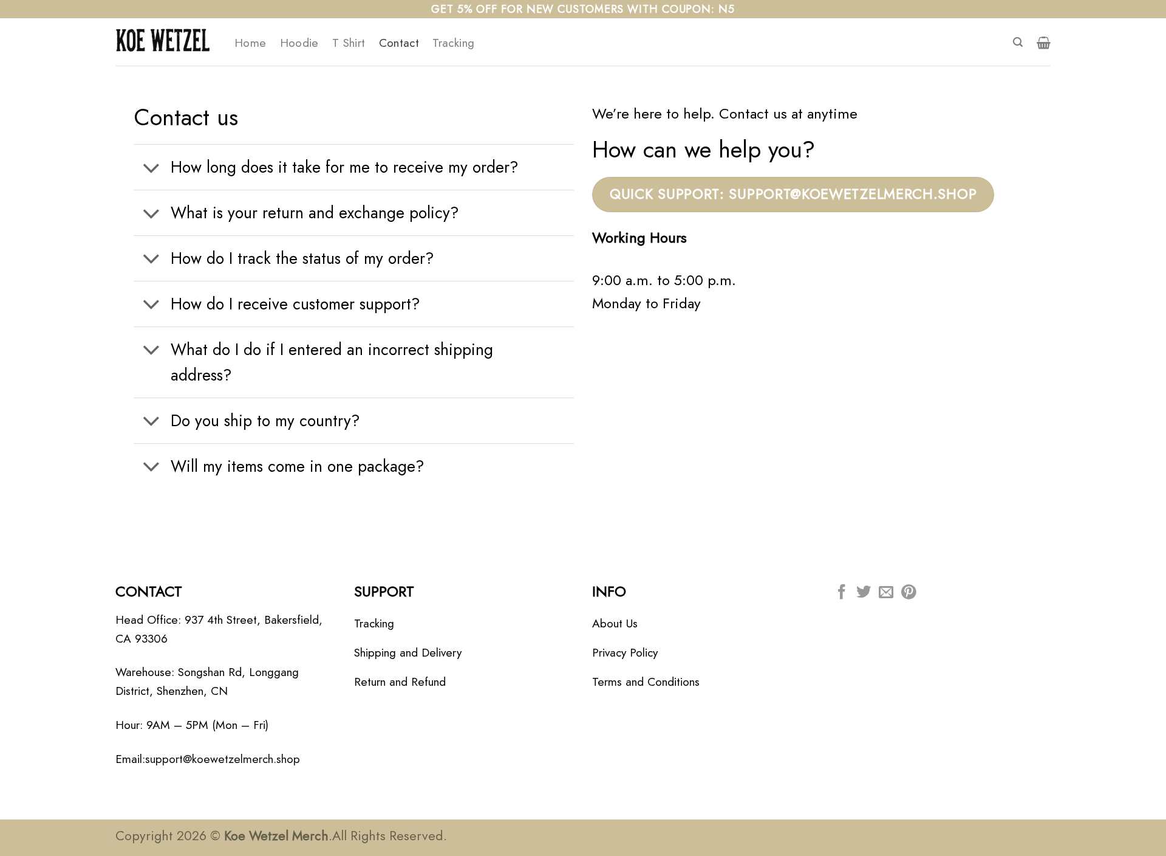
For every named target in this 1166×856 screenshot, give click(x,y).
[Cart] (1044, 42)
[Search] (1018, 42)
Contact (399, 42)
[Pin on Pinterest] (908, 593)
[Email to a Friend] (886, 593)
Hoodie (299, 42)
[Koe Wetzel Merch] (165, 42)
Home (250, 42)
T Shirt (349, 42)
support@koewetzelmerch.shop (222, 758)
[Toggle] (151, 169)
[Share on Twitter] (863, 593)
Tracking (453, 42)
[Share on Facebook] (841, 593)
